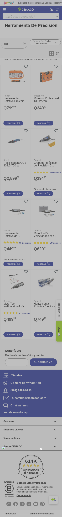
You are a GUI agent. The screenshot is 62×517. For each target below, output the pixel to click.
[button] (41, 449)
